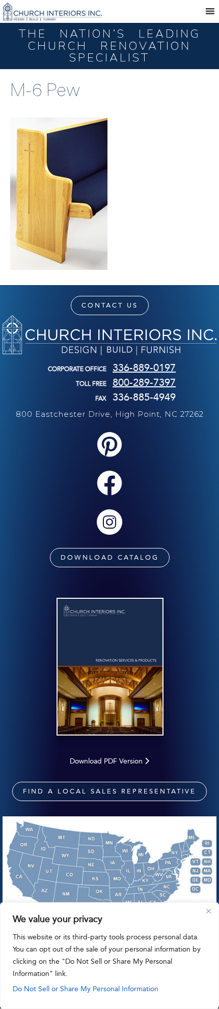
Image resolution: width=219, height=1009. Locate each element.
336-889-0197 (144, 367)
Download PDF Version (107, 761)
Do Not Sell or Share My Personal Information (85, 989)
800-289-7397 (144, 382)
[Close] (208, 911)
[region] (109, 955)
